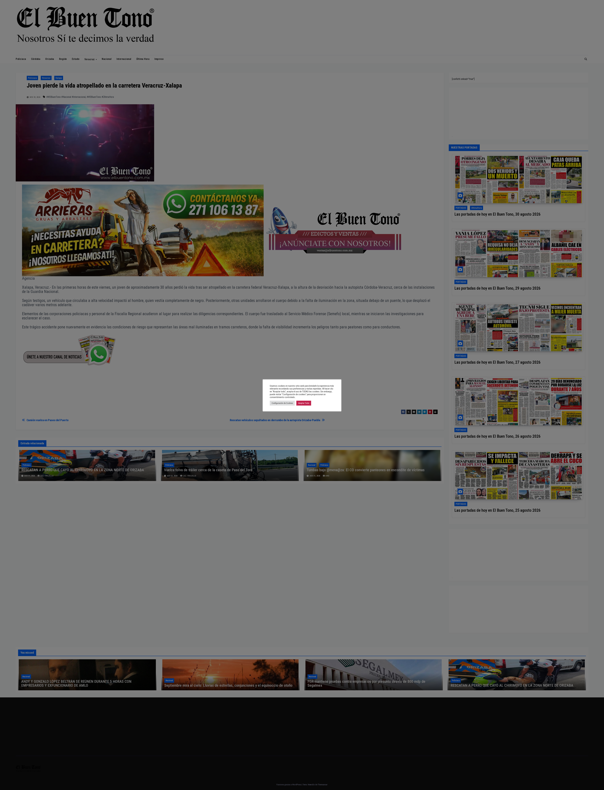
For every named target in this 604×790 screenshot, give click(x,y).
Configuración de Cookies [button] (282, 403)
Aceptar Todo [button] (303, 403)
